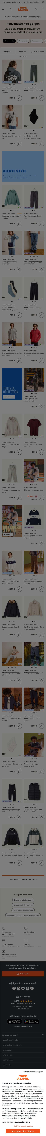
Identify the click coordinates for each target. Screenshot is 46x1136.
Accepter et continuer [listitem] (23, 1131)
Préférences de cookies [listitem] (23, 1126)
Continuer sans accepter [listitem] (33, 1072)
